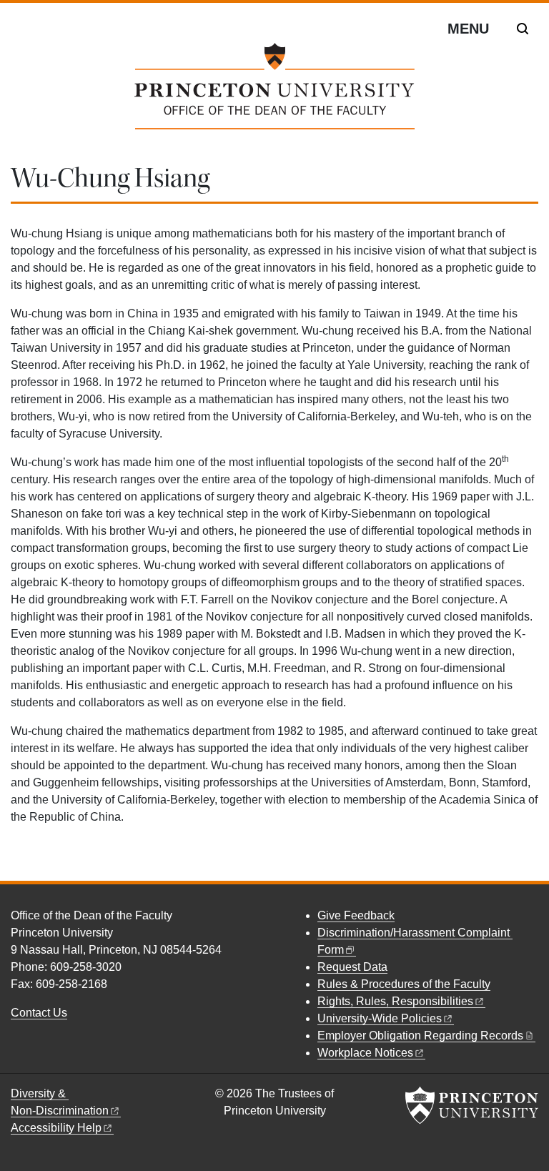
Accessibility (56, 1128)
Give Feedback (356, 915)
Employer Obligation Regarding (420, 1035)
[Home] (274, 92)
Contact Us (39, 1013)
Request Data (352, 967)
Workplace (365, 1053)
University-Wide (379, 1018)
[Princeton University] (471, 1105)
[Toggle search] (523, 28)
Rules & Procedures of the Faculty (403, 984)
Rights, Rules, (395, 1001)
